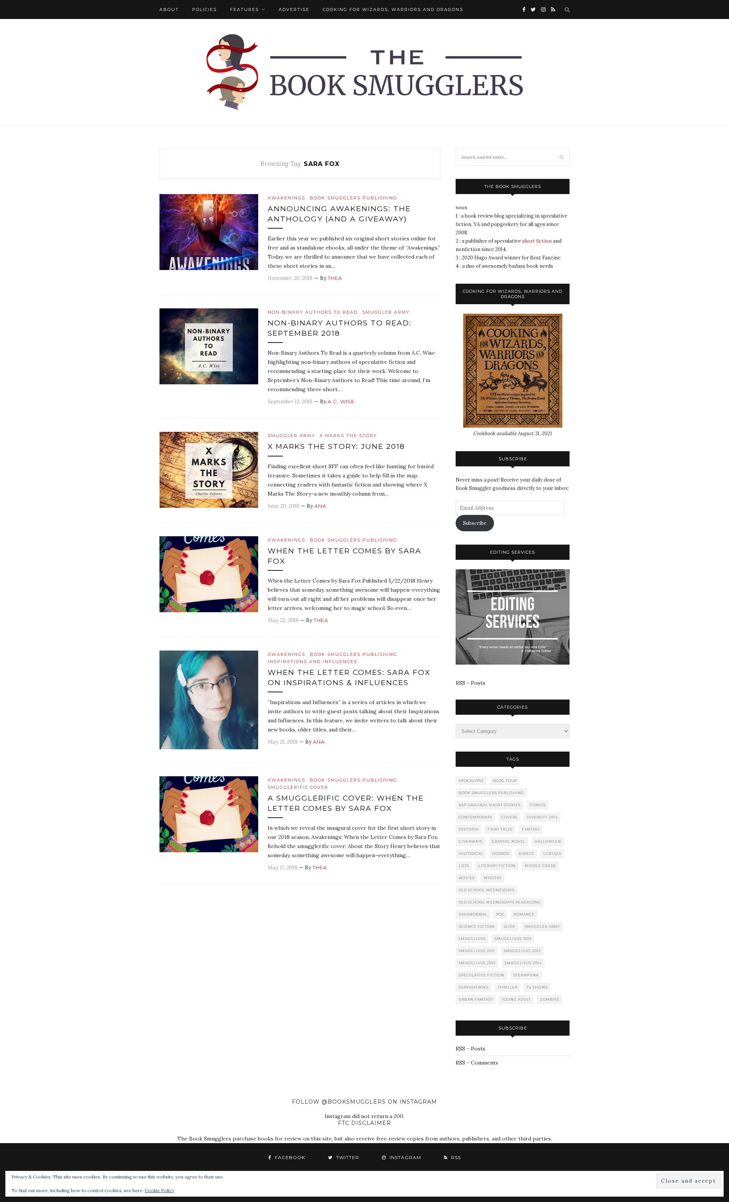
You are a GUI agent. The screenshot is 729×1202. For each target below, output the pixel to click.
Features (244, 9)
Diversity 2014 (542, 817)
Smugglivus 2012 (522, 951)
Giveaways (471, 841)
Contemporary (475, 817)
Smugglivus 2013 (477, 963)
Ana (320, 506)
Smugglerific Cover (298, 787)
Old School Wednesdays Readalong (500, 902)
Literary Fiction (497, 866)
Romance (524, 914)
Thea (335, 278)
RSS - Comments (477, 1062)
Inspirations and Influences (312, 661)
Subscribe (474, 523)
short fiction (537, 241)
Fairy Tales (500, 829)
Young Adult (516, 999)
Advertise (294, 9)
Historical (471, 853)
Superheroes (474, 987)
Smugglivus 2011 (477, 951)
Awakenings (286, 198)
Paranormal (473, 914)
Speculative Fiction (481, 975)
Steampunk (526, 975)
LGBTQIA (552, 853)
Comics (538, 805)
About (169, 9)
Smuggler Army (386, 312)
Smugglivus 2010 (513, 939)
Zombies (549, 999)
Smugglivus (472, 939)
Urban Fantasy (476, 999)
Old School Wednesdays (486, 890)
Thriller (508, 987)
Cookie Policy (159, 1190)
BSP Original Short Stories (490, 805)
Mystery (493, 878)
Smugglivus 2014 (523, 963)
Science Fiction (477, 926)
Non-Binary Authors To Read (313, 312)
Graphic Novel (508, 841)
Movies (467, 878)
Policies (204, 9)
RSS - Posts (470, 682)
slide (510, 926)
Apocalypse (471, 781)
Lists (464, 866)
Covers (510, 817)
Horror (501, 853)
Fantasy (531, 829)
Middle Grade (540, 866)
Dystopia (468, 829)
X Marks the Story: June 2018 (336, 446)
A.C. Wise (341, 401)
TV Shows (537, 987)
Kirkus (526, 853)
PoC (500, 914)
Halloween (548, 841)
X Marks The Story (348, 435)
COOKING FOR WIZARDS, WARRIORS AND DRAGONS (393, 9)
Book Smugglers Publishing (353, 198)
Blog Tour (505, 781)
